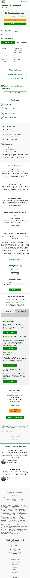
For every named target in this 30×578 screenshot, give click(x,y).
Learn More (10, 332)
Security (21, 567)
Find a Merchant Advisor (15, 74)
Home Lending (15, 315)
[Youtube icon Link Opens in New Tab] (19, 549)
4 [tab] (17, 392)
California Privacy (20, 559)
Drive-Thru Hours (22, 42)
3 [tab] (15, 392)
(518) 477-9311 (8, 35)
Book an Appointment (15, 20)
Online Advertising (19, 562)
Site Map (21, 577)
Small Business (22, 311)
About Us (21, 569)
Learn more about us (15, 259)
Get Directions (15, 23)
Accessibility (20, 572)
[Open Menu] (3, 1)
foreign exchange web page (7, 431)
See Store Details (15, 406)
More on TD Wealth (15, 92)
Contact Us (20, 542)
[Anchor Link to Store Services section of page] (2, 105)
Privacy (21, 557)
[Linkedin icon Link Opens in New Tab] (19, 553)
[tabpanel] (15, 279)
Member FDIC (15, 439)
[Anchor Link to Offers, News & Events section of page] (2, 109)
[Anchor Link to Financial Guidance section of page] (2, 118)
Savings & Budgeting (8, 311)
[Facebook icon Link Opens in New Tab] (10, 549)
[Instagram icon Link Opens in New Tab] (10, 553)
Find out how (15, 225)
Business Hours (8, 42)
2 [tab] (14, 392)
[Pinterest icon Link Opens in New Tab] (15, 553)
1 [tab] (12, 392)
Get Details (15, 289)
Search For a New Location (15, 417)
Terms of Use (20, 564)
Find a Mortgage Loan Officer (15, 78)
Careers (21, 574)
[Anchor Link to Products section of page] (2, 113)
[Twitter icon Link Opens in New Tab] (15, 549)
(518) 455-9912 (14, 401)
